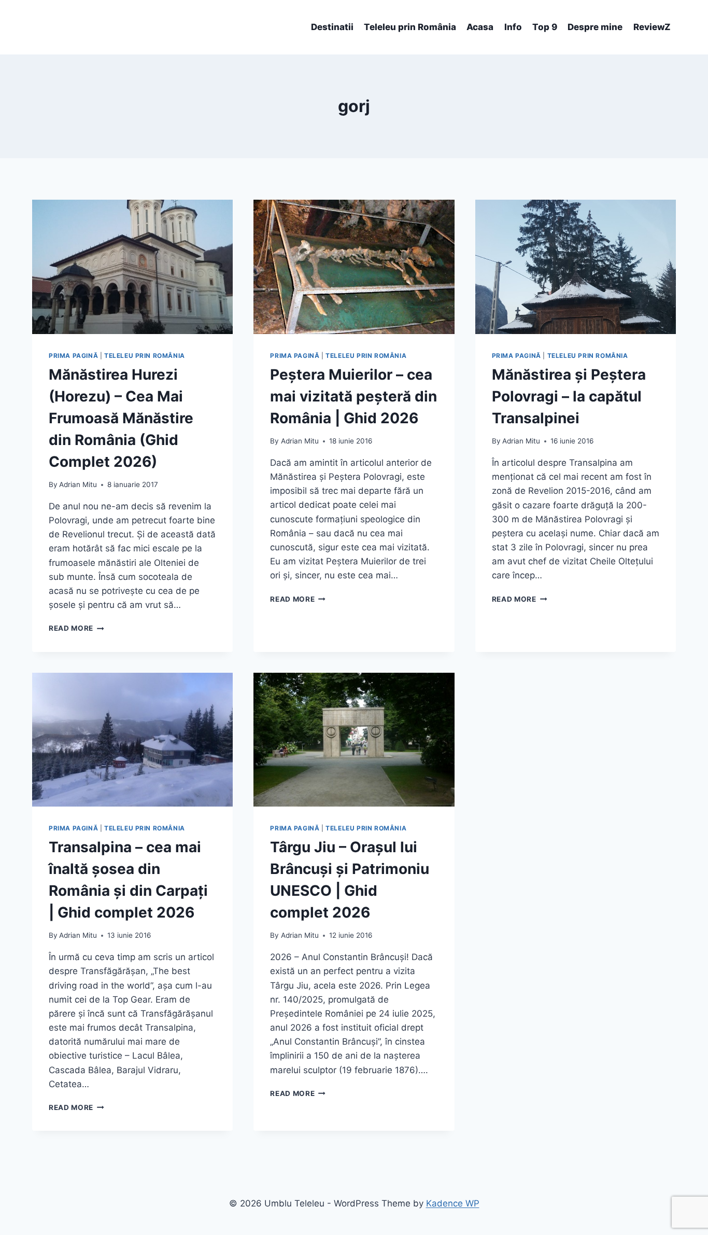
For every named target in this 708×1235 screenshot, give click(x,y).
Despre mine (595, 27)
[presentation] (132, 267)
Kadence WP (452, 1203)
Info (513, 27)
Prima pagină (73, 355)
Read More (76, 628)
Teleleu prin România (410, 27)
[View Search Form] (41, 27)
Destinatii (332, 27)
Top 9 (544, 27)
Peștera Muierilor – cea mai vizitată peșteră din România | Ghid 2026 (353, 396)
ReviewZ (652, 27)
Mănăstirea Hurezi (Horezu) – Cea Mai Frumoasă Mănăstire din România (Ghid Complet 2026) (121, 418)
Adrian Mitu (78, 484)
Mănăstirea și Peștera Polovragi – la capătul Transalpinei (569, 396)
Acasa (479, 27)
